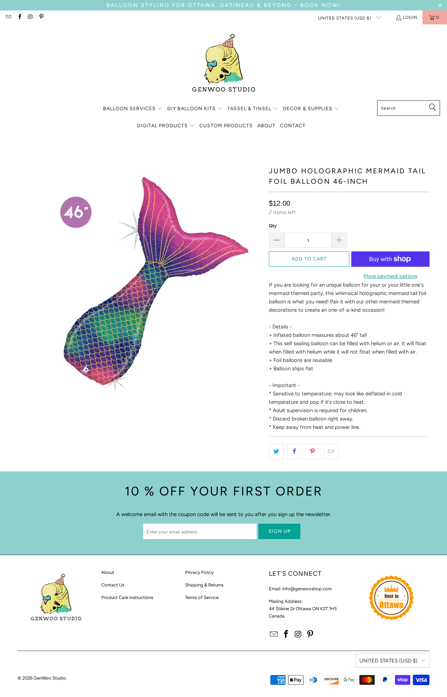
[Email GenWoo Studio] (8, 17)
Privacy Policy (199, 572)
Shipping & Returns (204, 585)
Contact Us (112, 585)
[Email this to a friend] (330, 451)
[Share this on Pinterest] (312, 451)
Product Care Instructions (127, 597)
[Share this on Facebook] (294, 451)
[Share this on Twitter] (276, 451)
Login (410, 17)
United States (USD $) (345, 18)
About (107, 572)
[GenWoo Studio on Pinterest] (41, 17)
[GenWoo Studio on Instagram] (30, 17)
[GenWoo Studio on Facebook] (19, 17)
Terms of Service (202, 597)
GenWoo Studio (50, 678)
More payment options (390, 276)
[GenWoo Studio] (223, 64)
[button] (133, 109)
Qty (273, 225)
